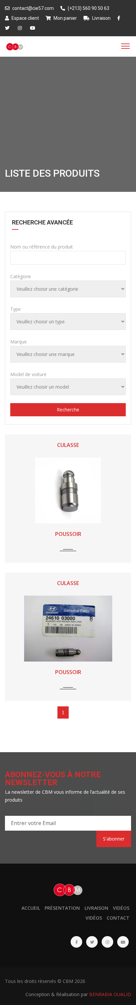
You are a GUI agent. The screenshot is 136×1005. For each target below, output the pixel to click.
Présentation (62, 908)
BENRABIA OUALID (110, 994)
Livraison (101, 18)
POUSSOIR (68, 534)
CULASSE (68, 445)
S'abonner (113, 839)
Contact (118, 918)
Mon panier (64, 18)
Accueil (30, 908)
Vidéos (121, 908)
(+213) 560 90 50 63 (88, 8)
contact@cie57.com (32, 8)
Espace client (25, 18)
